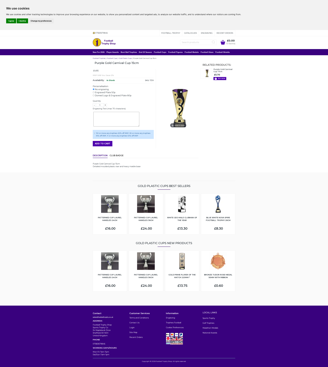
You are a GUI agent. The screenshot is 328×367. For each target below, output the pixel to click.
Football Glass (207, 52)
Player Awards (112, 52)
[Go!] (213, 42)
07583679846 (99, 344)
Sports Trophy (209, 318)
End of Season (145, 52)
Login (132, 327)
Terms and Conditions (139, 318)
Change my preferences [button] (41, 21)
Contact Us (134, 323)
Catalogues (190, 33)
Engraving (207, 33)
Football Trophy (170, 33)
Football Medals (192, 52)
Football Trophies (99, 58)
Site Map (133, 332)
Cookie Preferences (175, 327)
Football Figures (175, 52)
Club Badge (117, 155)
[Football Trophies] (104, 42)
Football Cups (160, 52)
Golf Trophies (208, 323)
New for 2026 (99, 52)
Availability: (98, 80)
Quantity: (97, 101)
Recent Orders (225, 33)
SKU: (147, 80)
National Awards (210, 333)
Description (100, 155)
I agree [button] (11, 21)
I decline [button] (22, 21)
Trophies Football (173, 323)
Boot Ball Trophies (129, 52)
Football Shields (222, 52)
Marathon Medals (210, 328)
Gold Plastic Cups (125, 58)
